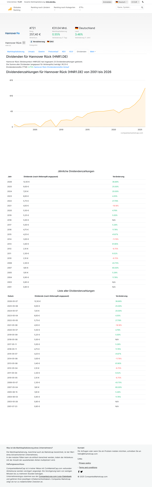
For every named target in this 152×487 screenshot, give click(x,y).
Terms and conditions (88, 467)
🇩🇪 (120, 2)
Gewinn (41, 51)
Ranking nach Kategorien (64, 7)
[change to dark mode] (143, 2)
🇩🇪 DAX (50, 41)
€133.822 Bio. (51, 2)
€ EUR (135, 2)
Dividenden (81, 51)
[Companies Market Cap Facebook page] (79, 472)
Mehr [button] (92, 51)
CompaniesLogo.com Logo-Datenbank (55, 476)
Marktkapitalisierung (15, 51)
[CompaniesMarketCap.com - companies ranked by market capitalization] (9, 8)
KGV (64, 51)
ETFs (81, 7)
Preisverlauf (53, 51)
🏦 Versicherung (37, 41)
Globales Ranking (17, 8)
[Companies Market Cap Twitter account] (81, 472)
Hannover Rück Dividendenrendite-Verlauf (51, 67)
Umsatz (31, 51)
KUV (71, 51)
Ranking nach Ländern (40, 7)
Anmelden (107, 2)
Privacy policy (85, 463)
